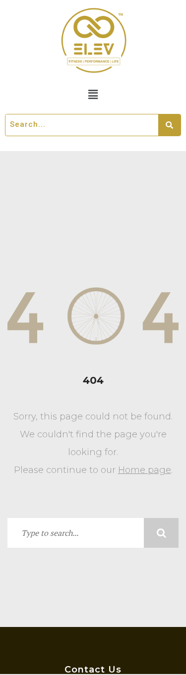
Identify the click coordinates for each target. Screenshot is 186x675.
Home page (144, 470)
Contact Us (93, 669)
